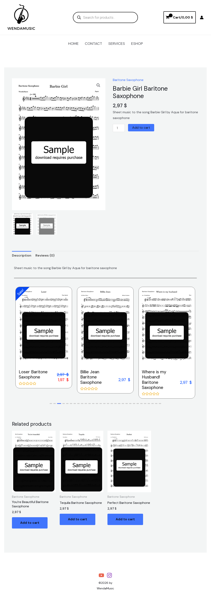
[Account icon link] (202, 17)
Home (73, 43)
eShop (137, 43)
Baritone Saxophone (128, 80)
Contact (93, 43)
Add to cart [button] (29, 523)
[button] (98, 85)
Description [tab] (21, 255)
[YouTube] (101, 575)
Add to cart (141, 127)
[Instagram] (109, 575)
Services (116, 43)
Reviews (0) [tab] (45, 255)
